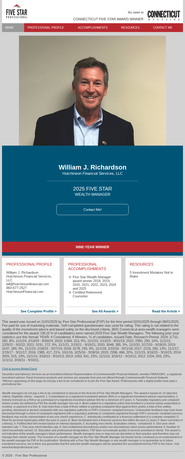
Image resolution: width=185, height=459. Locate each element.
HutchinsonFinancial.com (25, 292)
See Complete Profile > (39, 311)
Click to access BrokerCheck (19, 368)
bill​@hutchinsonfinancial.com (27, 284)
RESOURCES (130, 27)
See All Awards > (105, 311)
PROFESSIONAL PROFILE (46, 27)
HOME (9, 27)
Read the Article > (166, 311)
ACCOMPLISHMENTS (93, 27)
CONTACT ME (162, 27)
